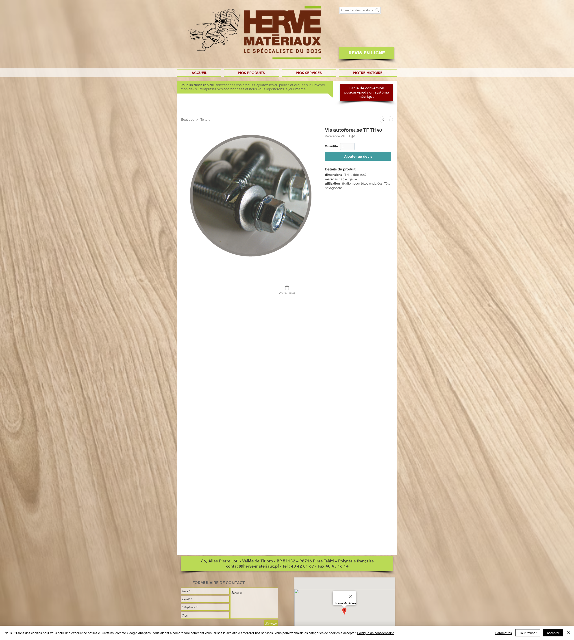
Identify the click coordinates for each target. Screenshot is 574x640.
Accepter (553, 633)
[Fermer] (568, 632)
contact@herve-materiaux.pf (252, 566)
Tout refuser (528, 633)
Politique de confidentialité (375, 633)
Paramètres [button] (503, 633)
